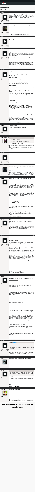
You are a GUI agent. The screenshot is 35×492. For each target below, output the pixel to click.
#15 (33, 356)
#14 (33, 340)
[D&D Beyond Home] (3, 3)
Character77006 (15, 370)
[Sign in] (32, 3)
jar (21, 145)
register (26, 405)
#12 (33, 235)
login (20, 405)
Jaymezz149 (14, 276)
